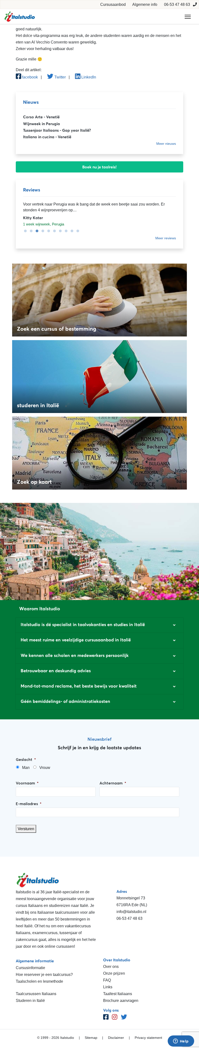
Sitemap (91, 1038)
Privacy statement (148, 1038)
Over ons (111, 966)
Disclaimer (116, 1038)
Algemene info (144, 4)
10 (76, 231)
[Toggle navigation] (187, 16)
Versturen (26, 829)
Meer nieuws (166, 144)
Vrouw (44, 768)
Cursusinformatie (30, 968)
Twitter (59, 77)
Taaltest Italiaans (117, 994)
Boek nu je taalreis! (99, 166)
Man (26, 768)
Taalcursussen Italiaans (36, 994)
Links (107, 987)
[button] (99, 625)
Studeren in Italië (30, 1000)
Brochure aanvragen (120, 1000)
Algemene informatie (35, 960)
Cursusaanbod (113, 4)
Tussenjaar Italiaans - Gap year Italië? (57, 130)
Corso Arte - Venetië (41, 116)
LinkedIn (88, 77)
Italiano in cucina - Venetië (47, 136)
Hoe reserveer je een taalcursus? (44, 975)
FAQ (107, 980)
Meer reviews (165, 238)
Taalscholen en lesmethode (39, 981)
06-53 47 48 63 (177, 4)
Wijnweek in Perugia (41, 123)
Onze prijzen (114, 973)
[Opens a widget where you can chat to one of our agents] (180, 1041)
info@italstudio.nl (131, 912)
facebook (29, 77)
